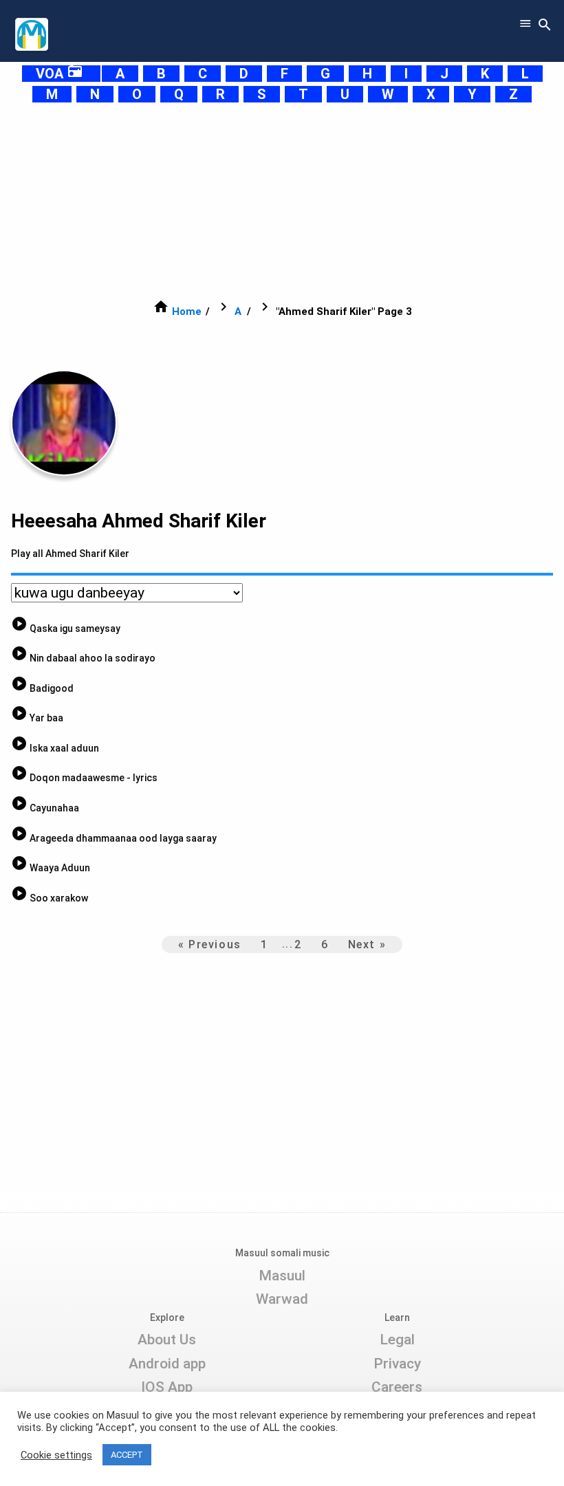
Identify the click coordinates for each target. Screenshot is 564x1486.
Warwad (282, 1299)
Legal (397, 1339)
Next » (367, 944)
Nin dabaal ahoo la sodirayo (83, 658)
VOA (59, 73)
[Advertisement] (282, 201)
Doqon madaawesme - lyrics (84, 777)
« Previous (209, 944)
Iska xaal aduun (55, 748)
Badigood (42, 688)
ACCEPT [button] (127, 1455)
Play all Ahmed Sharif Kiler (70, 553)
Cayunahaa (45, 807)
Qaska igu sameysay (65, 628)
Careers (396, 1387)
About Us (167, 1339)
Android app (167, 1363)
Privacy (397, 1363)
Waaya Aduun (50, 867)
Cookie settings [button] (56, 1455)
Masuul (282, 1275)
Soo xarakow (49, 898)
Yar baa (37, 717)
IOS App (167, 1387)
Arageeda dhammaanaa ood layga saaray (114, 838)
